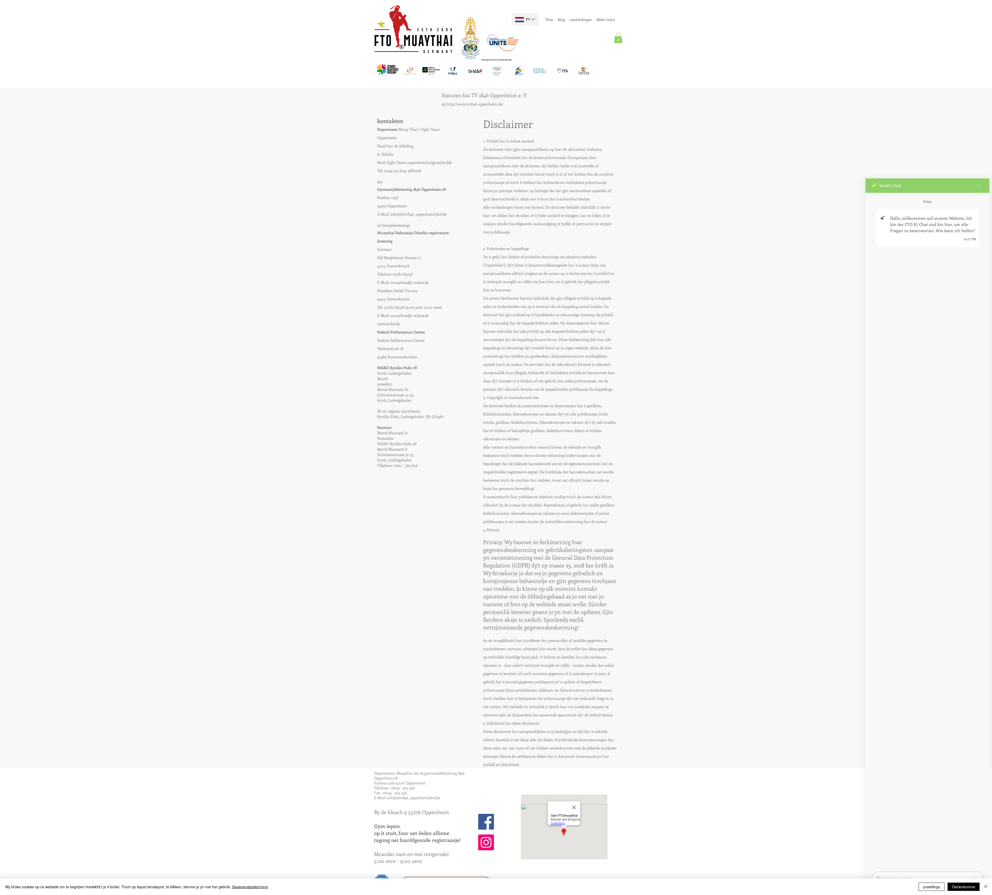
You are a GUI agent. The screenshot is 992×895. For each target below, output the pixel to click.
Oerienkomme (963, 886)
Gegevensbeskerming (250, 886)
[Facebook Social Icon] (486, 822)
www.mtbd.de (388, 323)
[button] (618, 38)
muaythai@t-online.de (409, 282)
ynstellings (931, 886)
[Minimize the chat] (979, 185)
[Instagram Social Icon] (486, 842)
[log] (927, 531)
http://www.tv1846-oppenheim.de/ (475, 104)
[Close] (986, 887)
